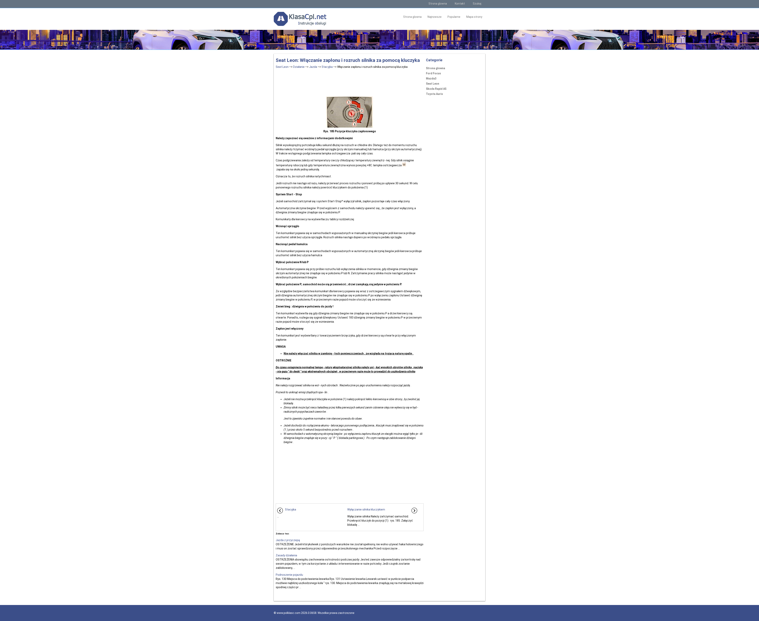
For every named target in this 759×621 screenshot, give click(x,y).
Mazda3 (431, 78)
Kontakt (460, 3)
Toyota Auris (434, 93)
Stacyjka (327, 66)
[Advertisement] (350, 82)
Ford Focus (433, 73)
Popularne (453, 16)
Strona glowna (438, 3)
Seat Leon (282, 66)
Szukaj (477, 3)
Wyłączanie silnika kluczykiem (366, 509)
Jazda (313, 66)
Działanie (299, 66)
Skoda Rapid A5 (436, 88)
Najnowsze (435, 16)
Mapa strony (474, 16)
